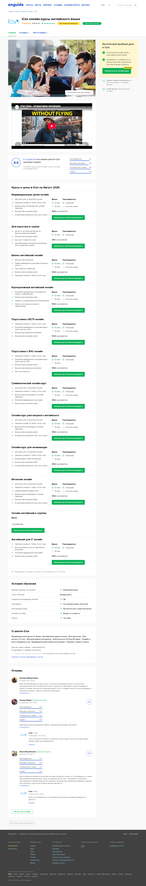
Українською (12, 849)
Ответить (32, 744)
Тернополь (91, 874)
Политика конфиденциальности (63, 860)
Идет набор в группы (92, 23)
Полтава (27, 876)
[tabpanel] (52, 68)
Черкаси (19, 876)
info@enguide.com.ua (116, 846)
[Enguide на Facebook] (83, 846)
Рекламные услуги (58, 863)
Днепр (21, 874)
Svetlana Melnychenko (29, 678)
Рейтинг (32, 854)
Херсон (114, 874)
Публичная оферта (58, 854)
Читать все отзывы (22, 811)
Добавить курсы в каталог (61, 846)
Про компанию (57, 851)
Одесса (28, 874)
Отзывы (33, 857)
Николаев (52, 874)
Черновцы (128, 874)
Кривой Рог (62, 874)
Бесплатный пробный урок (69, 23)
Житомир (78, 874)
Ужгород (34, 876)
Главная (33, 846)
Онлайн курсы (35, 860)
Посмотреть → (25, 693)
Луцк (84, 874)
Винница (70, 874)
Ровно (121, 874)
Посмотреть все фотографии (79, 92)
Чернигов (11, 876)
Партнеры (55, 849)
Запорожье (44, 874)
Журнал (32, 863)
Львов (15, 874)
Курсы (32, 849)
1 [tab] (13, 93)
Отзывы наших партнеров (61, 857)
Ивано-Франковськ (103, 874)
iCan (36, 733)
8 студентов (29, 159)
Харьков (35, 874)
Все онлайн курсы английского (21, 823)
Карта (32, 851)
